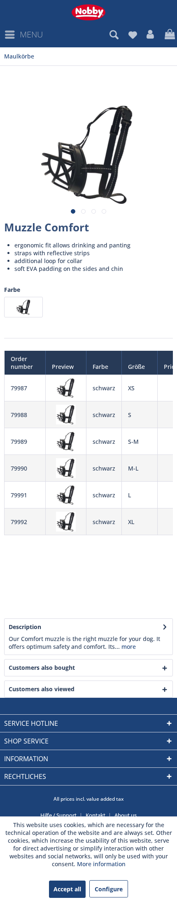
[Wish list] (132, 34)
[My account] (150, 34)
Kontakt (95, 815)
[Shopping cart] (169, 34)
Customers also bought (42, 667)
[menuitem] (23, 34)
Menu (31, 34)
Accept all (67, 889)
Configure (109, 889)
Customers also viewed (42, 689)
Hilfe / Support (58, 815)
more (128, 646)
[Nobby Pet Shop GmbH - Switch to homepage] (88, 12)
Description (25, 627)
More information (101, 864)
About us (125, 815)
